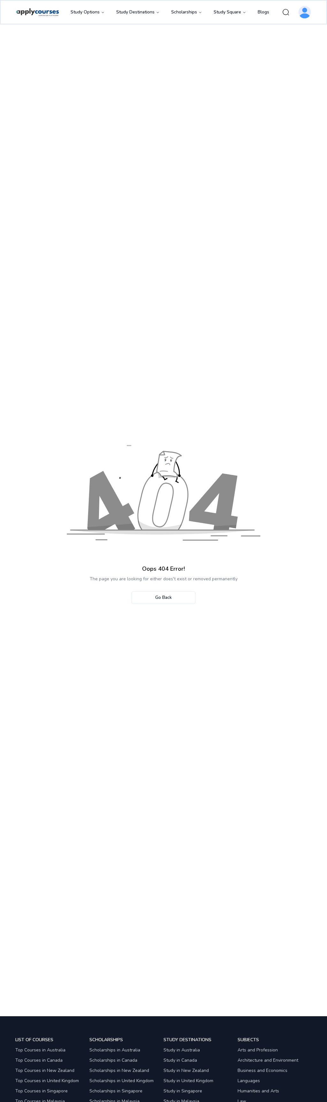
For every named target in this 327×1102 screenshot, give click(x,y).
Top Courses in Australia (40, 1050)
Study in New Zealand (186, 1070)
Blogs (263, 12)
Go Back (163, 597)
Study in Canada (180, 1060)
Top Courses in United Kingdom (47, 1081)
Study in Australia (182, 1050)
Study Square (227, 12)
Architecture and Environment (268, 1060)
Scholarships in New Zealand (119, 1070)
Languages (249, 1081)
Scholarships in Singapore (115, 1091)
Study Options (85, 12)
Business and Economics (262, 1070)
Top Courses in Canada (39, 1060)
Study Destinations (135, 12)
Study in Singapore (183, 1091)
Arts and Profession (258, 1050)
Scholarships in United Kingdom (121, 1081)
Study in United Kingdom (188, 1081)
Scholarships (184, 12)
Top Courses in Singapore (41, 1091)
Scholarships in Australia (114, 1050)
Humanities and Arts (258, 1091)
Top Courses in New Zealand (44, 1070)
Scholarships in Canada (113, 1060)
